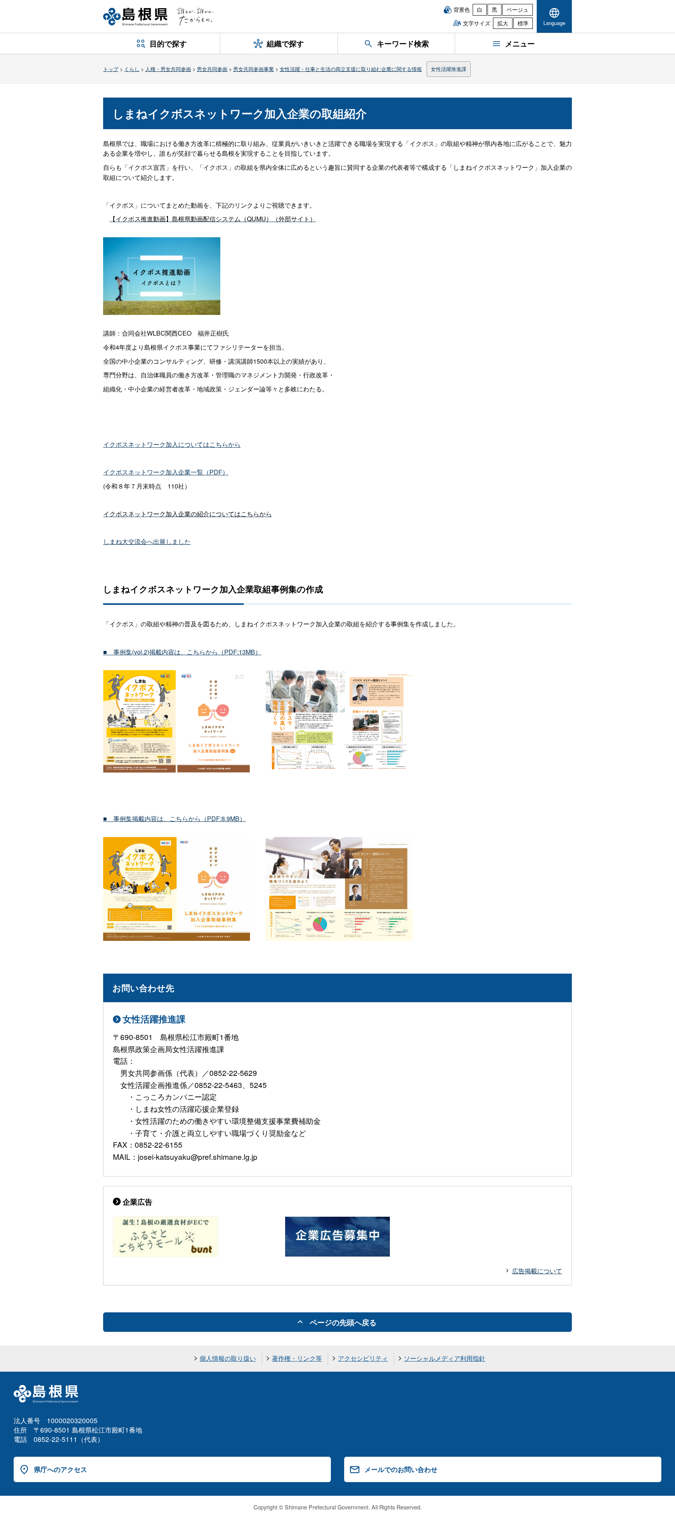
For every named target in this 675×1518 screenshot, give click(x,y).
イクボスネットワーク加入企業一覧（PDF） (166, 471)
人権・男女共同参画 (168, 69)
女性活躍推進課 (448, 69)
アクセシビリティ (363, 1358)
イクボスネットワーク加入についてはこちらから (172, 444)
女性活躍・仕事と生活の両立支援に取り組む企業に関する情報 (351, 69)
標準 (523, 23)
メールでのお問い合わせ (401, 1469)
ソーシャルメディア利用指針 (444, 1358)
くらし (131, 69)
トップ (110, 69)
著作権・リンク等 (297, 1358)
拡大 (502, 23)
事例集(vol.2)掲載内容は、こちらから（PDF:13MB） (182, 651)
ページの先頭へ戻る (343, 1322)
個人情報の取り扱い (228, 1358)
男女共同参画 (212, 69)
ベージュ (518, 9)
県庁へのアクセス (60, 1469)
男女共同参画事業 (253, 69)
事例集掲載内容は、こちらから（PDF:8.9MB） (174, 818)
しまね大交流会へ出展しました (147, 541)
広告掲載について (537, 1270)
